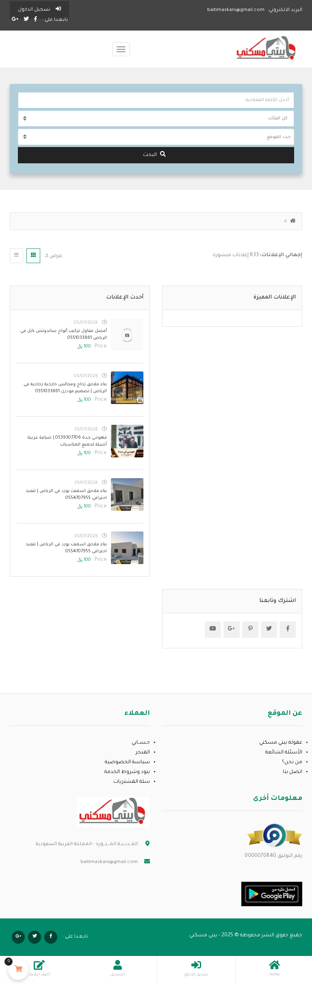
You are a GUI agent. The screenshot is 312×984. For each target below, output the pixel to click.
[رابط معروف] (274, 836)
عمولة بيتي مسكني (280, 743)
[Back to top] (26, 933)
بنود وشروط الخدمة (127, 772)
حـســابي (141, 743)
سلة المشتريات (131, 782)
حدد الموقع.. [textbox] (277, 137)
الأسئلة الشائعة (283, 753)
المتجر (143, 753)
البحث (150, 155)
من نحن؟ (292, 762)
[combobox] (156, 137)
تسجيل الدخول (35, 10)
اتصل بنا (292, 772)
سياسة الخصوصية (127, 762)
